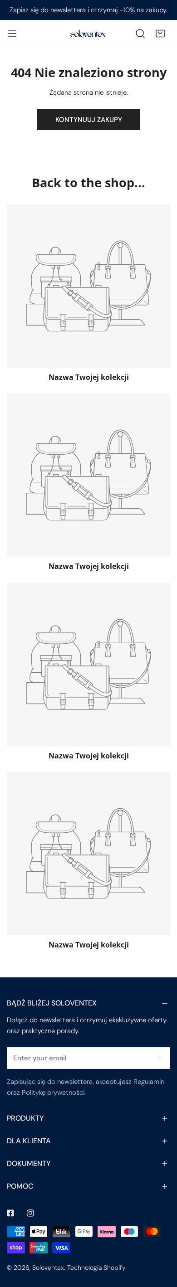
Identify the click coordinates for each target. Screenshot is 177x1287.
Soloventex (48, 1267)
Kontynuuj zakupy (88, 119)
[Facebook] (10, 1213)
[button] (160, 34)
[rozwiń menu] (12, 34)
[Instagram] (30, 1213)
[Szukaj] (140, 34)
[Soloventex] (88, 33)
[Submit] (158, 1057)
